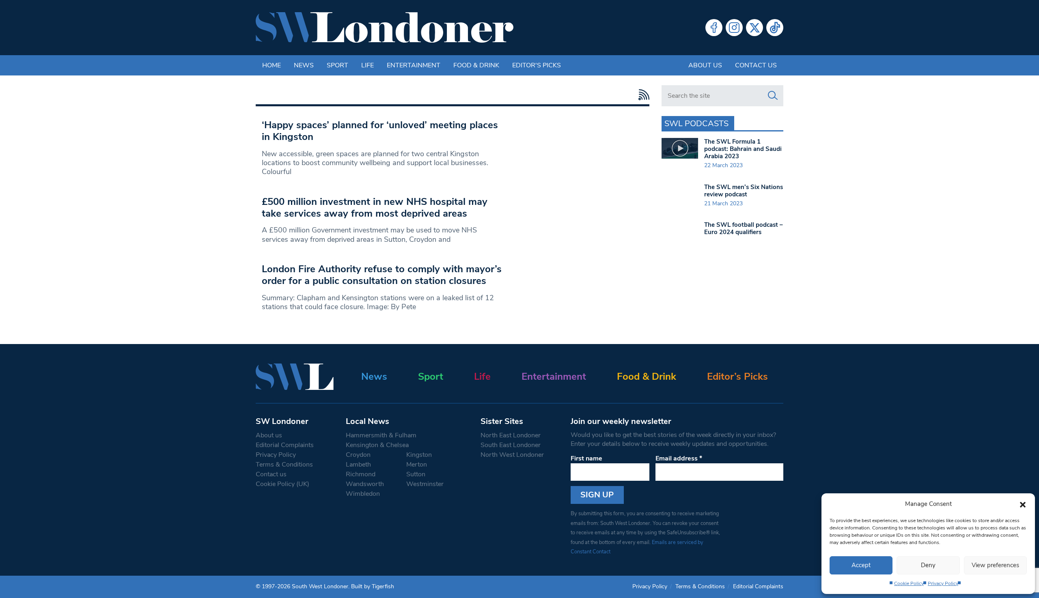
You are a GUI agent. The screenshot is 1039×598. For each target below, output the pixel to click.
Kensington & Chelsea (377, 445)
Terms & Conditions (284, 464)
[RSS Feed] (641, 94)
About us (705, 65)
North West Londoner (512, 454)
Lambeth (358, 464)
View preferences (995, 565)
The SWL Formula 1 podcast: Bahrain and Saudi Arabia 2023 (743, 149)
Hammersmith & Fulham (381, 435)
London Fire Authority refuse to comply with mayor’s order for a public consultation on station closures (382, 274)
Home (271, 65)
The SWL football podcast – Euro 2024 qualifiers (743, 228)
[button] (1023, 504)
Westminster (425, 484)
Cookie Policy (909, 583)
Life (367, 65)
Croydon (358, 454)
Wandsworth (365, 484)
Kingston (419, 454)
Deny (928, 565)
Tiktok (774, 27)
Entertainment (413, 65)
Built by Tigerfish (372, 586)
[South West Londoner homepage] (384, 27)
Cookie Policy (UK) (282, 484)
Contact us (756, 65)
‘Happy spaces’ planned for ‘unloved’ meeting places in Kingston (380, 130)
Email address (678, 458)
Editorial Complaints (285, 445)
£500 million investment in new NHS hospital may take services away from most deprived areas (374, 207)
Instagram (734, 27)
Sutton (415, 474)
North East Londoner (511, 435)
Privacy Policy (943, 583)
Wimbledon (363, 493)
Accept (861, 565)
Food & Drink (476, 65)
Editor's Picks (536, 65)
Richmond (360, 474)
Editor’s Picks (737, 376)
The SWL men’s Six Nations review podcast (743, 190)
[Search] (772, 95)
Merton (416, 464)
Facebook (713, 27)
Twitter (754, 27)
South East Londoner (511, 445)
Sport (337, 65)
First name (586, 458)
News (304, 65)
